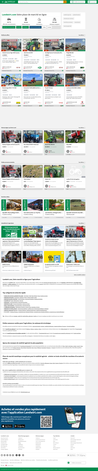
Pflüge (19, 442)
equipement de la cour (44, 333)
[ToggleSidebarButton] (2, 2)
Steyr (64, 346)
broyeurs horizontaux (17, 304)
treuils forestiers (21, 299)
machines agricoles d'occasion (50, 282)
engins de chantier (36, 326)
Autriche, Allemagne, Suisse (46, 363)
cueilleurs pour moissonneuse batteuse (36, 308)
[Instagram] (5, 455)
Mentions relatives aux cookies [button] (28, 460)
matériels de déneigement (41, 310)
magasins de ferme (58, 326)
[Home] (10, 2)
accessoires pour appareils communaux (62, 333)
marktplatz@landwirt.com (62, 469)
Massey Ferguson (16, 347)
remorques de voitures (22, 302)
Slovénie (61, 363)
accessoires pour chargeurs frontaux (25, 312)
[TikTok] (10, 455)
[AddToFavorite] (19, 40)
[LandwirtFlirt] (23, 455)
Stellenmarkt (38, 447)
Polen (72, 449)
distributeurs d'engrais (20, 307)
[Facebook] (7, 455)
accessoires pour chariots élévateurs (56, 312)
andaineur (22, 297)
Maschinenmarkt (4, 438)
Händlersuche (4, 442)
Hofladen (37, 449)
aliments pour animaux (68, 18)
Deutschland (73, 441)
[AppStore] (7, 426)
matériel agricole (67, 14)
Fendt (30, 296)
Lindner (74, 346)
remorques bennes (14, 302)
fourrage (64, 326)
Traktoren (20, 438)
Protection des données (41, 460)
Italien (72, 446)
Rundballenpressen (22, 441)
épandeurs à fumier (36, 307)
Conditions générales (53, 460)
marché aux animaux (68, 22)
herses (12, 300)
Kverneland (43, 347)
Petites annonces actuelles (7, 162)
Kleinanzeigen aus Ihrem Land (8, 127)
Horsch (53, 347)
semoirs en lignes (26, 304)
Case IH (78, 346)
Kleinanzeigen (4, 441)
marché (41, 284)
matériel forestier (76, 14)
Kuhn (33, 347)
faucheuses (16, 297)
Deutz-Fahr (55, 449)
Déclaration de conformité (16, 462)
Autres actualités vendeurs (79, 274)
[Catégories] (17, 455)
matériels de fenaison (49, 326)
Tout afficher (81, 35)
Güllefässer (20, 444)
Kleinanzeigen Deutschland (76, 442)
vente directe (77, 22)
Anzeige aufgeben (4, 449)
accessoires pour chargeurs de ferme (41, 312)
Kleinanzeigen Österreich (76, 439)
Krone (35, 347)
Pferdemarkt (38, 444)
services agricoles (67, 26)
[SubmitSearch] (65, 2)
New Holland (34, 296)
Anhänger (20, 449)
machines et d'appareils (26, 346)
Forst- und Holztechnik (40, 441)
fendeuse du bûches (38, 299)
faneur (25, 297)
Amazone (48, 347)
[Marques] (19, 455)
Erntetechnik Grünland (40, 439)
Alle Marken (3, 447)
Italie (54, 363)
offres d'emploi (64, 329)
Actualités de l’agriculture (7, 223)
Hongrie (57, 363)
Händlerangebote (4, 439)
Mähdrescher (21, 439)
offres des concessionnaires (9, 27)
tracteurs (42, 326)
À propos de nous (5, 460)
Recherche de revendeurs (35, 27)
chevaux (32, 329)
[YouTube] (2, 455)
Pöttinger (39, 347)
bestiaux (28, 329)
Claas (39, 296)
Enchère (49, 27)
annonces (19, 27)
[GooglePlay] (19, 426)
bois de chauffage (71, 326)
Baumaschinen (21, 447)
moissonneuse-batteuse (22, 308)
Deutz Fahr (29, 347)
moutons (36, 329)
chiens (39, 329)
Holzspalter (20, 446)
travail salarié (79, 329)
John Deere (26, 296)
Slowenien (73, 447)
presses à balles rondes (32, 297)
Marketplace (25, 27)
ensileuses (46, 308)
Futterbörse (38, 446)
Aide (3, 465)
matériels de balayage (31, 310)
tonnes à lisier (28, 307)
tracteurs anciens (44, 296)
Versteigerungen (4, 444)
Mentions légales (5, 462)
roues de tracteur (18, 305)
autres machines (77, 333)
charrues (21, 300)
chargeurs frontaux (14, 312)
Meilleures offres (5, 35)
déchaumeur (16, 300)
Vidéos (44, 27)
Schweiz (72, 444)
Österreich (73, 438)
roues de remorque (26, 305)
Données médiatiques (15, 460)
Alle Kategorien (4, 446)
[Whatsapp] (13, 455)
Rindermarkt (38, 442)
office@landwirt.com (25, 392)
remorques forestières (29, 299)
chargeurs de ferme (22, 310)
